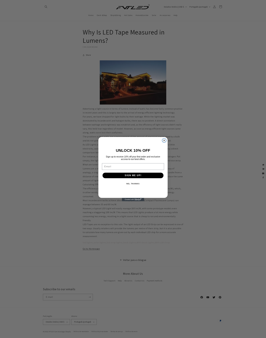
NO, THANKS (133, 184)
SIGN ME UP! (133, 175)
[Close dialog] (164, 140)
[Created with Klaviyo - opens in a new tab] (133, 199)
